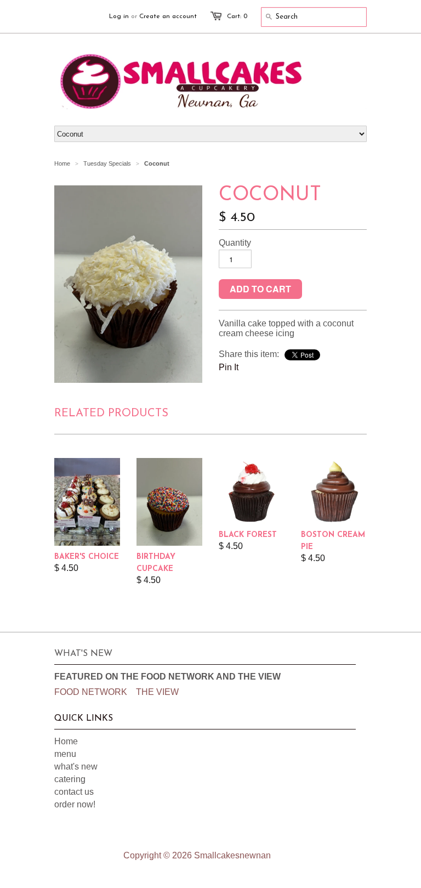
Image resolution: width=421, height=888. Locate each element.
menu (65, 754)
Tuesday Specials (107, 163)
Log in (119, 16)
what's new (76, 766)
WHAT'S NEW (83, 653)
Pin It (228, 367)
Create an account (168, 16)
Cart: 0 (237, 16)
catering (70, 779)
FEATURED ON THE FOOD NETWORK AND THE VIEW (167, 676)
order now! (74, 804)
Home (66, 741)
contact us (74, 791)
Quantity (235, 242)
